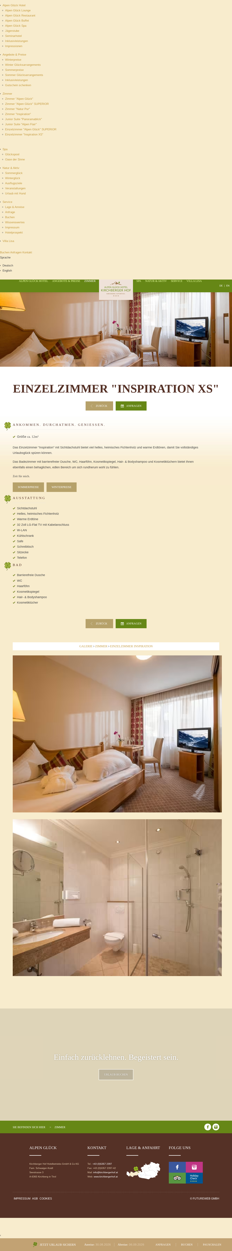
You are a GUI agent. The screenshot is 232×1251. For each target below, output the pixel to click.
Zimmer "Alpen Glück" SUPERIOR (27, 104)
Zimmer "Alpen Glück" (19, 98)
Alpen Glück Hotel (14, 5)
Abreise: (123, 1244)
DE (221, 286)
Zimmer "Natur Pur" (17, 109)
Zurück (102, 405)
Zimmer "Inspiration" (18, 114)
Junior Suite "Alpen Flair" (21, 124)
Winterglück (12, 178)
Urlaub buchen (116, 1074)
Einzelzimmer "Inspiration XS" (24, 134)
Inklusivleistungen (16, 41)
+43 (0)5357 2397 (102, 1163)
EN (227, 286)
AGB (35, 1198)
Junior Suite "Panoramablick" (23, 119)
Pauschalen (212, 1244)
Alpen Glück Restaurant (20, 15)
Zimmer (7, 93)
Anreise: (89, 1244)
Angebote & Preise (14, 54)
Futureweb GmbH (206, 1198)
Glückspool (12, 154)
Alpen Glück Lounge (18, 10)
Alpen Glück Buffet (17, 20)
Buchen (10, 217)
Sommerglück (14, 173)
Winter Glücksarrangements (23, 64)
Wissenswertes (15, 222)
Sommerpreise (14, 70)
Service (7, 202)
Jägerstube (12, 30)
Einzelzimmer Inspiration (131, 646)
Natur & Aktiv (11, 168)
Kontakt (27, 252)
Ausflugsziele (13, 183)
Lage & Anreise (14, 207)
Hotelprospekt (14, 232)
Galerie (85, 646)
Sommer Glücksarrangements (24, 75)
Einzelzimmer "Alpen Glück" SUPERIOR (30, 129)
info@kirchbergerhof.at (105, 1172)
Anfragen (16, 252)
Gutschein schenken (18, 85)
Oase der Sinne (15, 159)
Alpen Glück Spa (15, 25)
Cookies (46, 1198)
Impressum (12, 227)
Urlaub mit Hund (15, 193)
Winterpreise (13, 59)
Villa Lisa (8, 241)
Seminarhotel (13, 36)
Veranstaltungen (15, 188)
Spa (5, 149)
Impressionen (13, 46)
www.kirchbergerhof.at (106, 1176)
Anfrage (10, 212)
